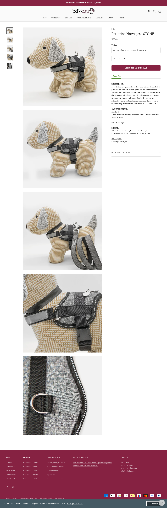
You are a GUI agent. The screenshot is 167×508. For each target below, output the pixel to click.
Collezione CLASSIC (31, 462)
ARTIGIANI (99, 18)
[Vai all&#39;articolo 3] (9, 48)
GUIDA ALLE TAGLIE (84, 18)
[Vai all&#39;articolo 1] (9, 30)
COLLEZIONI (55, 18)
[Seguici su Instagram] (13, 487)
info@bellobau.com (128, 471)
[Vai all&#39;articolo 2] (9, 39)
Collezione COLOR (30, 479)
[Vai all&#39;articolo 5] (9, 66)
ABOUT (110, 18)
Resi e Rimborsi (53, 470)
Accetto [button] (155, 504)
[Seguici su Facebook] (7, 487)
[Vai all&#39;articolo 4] (9, 57)
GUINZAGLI (10, 466)
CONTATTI (120, 18)
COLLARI (9, 462)
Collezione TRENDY (30, 466)
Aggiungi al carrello (136, 68)
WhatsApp (133, 468)
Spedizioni (51, 475)
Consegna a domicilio (55, 479)
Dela (113, 29)
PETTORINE (10, 470)
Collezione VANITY (30, 475)
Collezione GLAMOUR (31, 470)
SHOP (44, 18)
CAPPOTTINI (11, 475)
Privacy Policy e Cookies (56, 462)
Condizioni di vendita (55, 466)
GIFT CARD (68, 18)
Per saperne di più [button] (75, 504)
